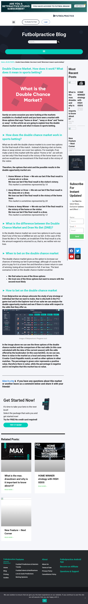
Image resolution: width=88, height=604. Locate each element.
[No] (85, 598)
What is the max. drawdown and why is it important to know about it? (73, 105)
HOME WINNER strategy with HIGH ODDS (48, 479)
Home (3, 62)
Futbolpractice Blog (44, 34)
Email (72, 227)
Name (72, 217)
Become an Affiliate (69, 566)
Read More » (9, 489)
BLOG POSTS (10, 62)
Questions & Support (69, 571)
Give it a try (8, 381)
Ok (45, 600)
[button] (14, 22)
